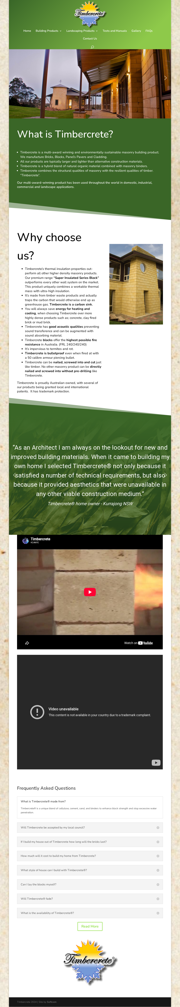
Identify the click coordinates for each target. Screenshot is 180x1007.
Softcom (51, 1002)
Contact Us (90, 39)
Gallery (136, 31)
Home (27, 31)
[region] (90, 77)
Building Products (47, 31)
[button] (14, 78)
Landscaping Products (80, 31)
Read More (90, 926)
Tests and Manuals (115, 31)
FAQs (149, 31)
